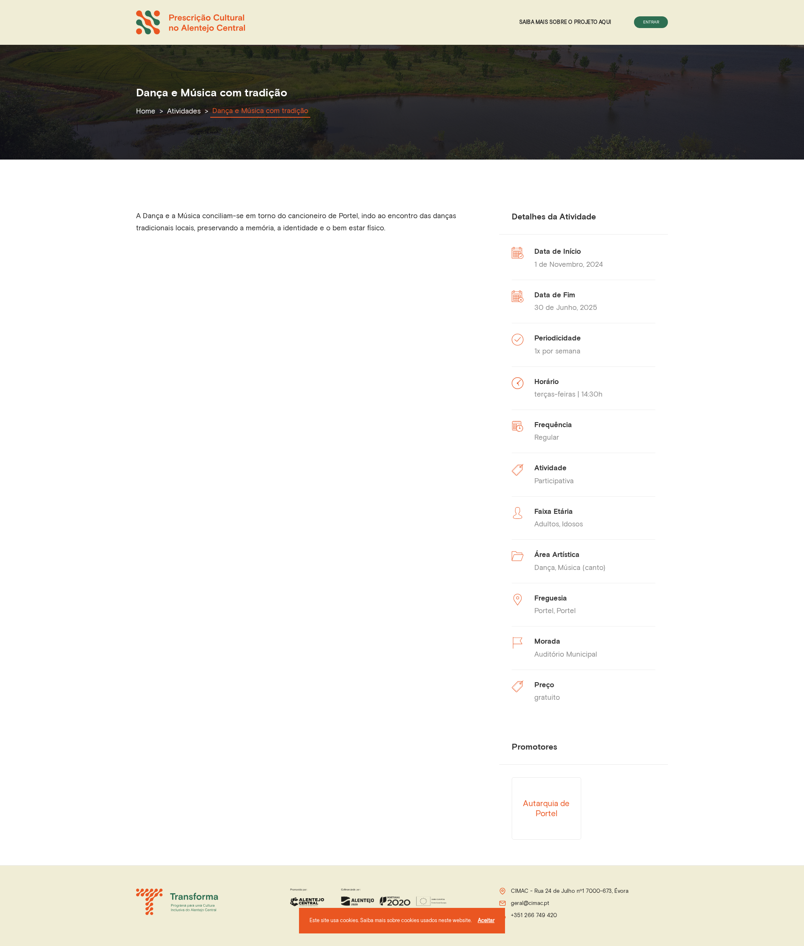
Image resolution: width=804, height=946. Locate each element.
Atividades (184, 111)
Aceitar (486, 920)
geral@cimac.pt (530, 903)
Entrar (651, 22)
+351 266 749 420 (534, 915)
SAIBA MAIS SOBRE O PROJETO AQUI (565, 22)
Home (145, 111)
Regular (546, 437)
